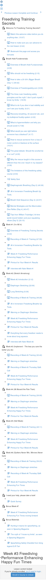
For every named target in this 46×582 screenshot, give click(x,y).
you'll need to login (33, 571)
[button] (1, 2)
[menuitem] (1, 6)
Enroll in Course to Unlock (23, 575)
